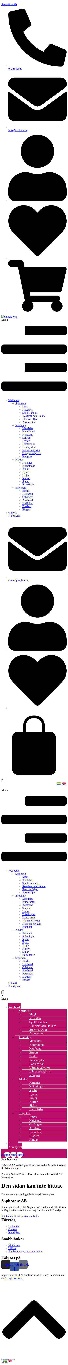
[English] (64, 783)
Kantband (27, 434)
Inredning (20, 425)
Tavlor (25, 440)
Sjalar (25, 481)
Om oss (12, 512)
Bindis (25, 490)
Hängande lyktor (31, 453)
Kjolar (25, 468)
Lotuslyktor (28, 447)
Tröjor (25, 475)
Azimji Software (14, 1278)
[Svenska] (58, 783)
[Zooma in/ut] (13, 1359)
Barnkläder (28, 484)
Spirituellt (20, 403)
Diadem (26, 506)
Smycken (20, 487)
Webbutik (13, 400)
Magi (25, 406)
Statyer (26, 437)
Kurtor (26, 478)
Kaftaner (27, 462)
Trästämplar (28, 443)
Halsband (27, 493)
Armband (27, 500)
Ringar (26, 509)
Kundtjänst (14, 515)
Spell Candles (29, 412)
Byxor (25, 472)
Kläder (19, 459)
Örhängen (27, 496)
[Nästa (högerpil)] (6, 1362)
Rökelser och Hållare (34, 415)
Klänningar (28, 465)
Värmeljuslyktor (31, 450)
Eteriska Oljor (30, 419)
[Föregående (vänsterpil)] (2, 1362)
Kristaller (27, 409)
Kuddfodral (28, 431)
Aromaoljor (28, 422)
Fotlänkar (27, 503)
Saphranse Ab (9, 4)
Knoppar (27, 456)
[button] (34, 357)
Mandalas (27, 428)
